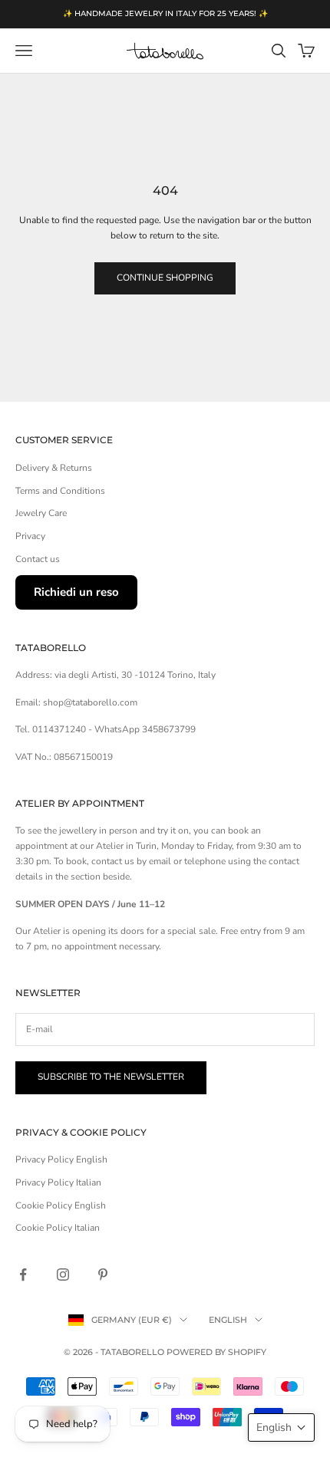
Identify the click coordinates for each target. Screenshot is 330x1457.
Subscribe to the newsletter (111, 1077)
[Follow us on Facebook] (23, 1274)
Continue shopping (165, 277)
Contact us (37, 559)
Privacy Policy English (61, 1159)
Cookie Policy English (60, 1205)
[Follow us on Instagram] (63, 1274)
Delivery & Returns (53, 468)
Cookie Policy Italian (57, 1228)
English (228, 1319)
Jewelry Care (41, 513)
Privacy (30, 536)
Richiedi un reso (76, 592)
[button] (281, 1427)
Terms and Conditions (60, 491)
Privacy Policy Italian (58, 1182)
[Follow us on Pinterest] (103, 1274)
